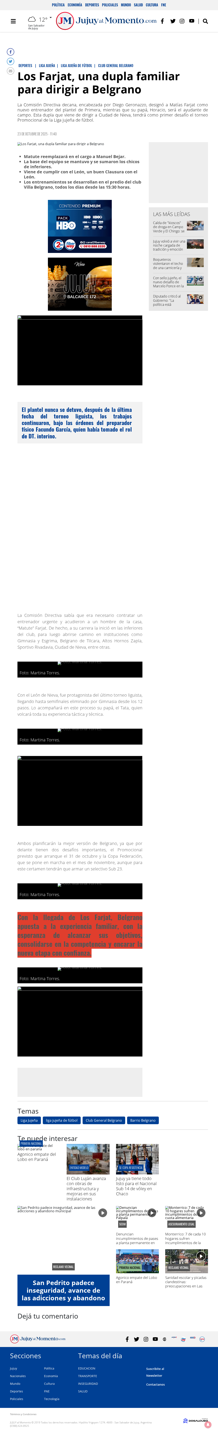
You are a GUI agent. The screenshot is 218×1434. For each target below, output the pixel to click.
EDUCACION (86, 1368)
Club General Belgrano (104, 1120)
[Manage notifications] (208, 1424)
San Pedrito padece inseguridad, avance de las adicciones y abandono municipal (63, 1294)
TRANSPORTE (87, 1376)
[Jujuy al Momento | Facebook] (163, 21)
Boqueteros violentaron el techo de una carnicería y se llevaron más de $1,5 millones (168, 267)
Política (58, 4)
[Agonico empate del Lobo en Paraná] (38, 1149)
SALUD (82, 1391)
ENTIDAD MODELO (79, 1167)
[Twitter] (10, 61)
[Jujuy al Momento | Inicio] (203, 1355)
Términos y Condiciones (23, 1414)
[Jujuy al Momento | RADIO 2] (192, 1339)
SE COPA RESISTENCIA (130, 1167)
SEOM (122, 1224)
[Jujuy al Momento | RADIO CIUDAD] (202, 1339)
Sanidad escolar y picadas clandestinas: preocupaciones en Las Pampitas (186, 1284)
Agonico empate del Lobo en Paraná (36, 1156)
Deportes (92, 4)
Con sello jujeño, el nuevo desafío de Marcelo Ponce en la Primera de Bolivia (168, 284)
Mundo (126, 4)
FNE (163, 4)
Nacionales (18, 1376)
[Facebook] (10, 52)
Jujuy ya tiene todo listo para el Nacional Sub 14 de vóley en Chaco (136, 1186)
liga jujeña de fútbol (61, 1120)
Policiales (110, 4)
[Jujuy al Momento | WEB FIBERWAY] (183, 1339)
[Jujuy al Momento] (38, 1342)
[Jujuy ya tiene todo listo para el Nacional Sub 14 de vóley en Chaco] (137, 1173)
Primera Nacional (31, 1143)
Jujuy (13, 1368)
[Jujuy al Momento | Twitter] (173, 21)
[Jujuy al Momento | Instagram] (182, 21)
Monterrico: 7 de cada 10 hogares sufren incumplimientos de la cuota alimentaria (185, 1240)
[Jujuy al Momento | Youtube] (191, 21)
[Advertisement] (80, 1082)
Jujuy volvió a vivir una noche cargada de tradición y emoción (169, 245)
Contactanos (155, 1384)
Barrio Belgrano (143, 1120)
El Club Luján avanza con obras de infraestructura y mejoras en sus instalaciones (86, 1189)
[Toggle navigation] (13, 21)
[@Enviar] (10, 71)
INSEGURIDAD (88, 1384)
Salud (138, 4)
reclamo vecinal (63, 1266)
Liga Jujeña (29, 1120)
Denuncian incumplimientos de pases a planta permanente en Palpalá (137, 1240)
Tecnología (51, 1399)
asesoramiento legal (181, 1224)
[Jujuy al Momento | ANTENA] (174, 1339)
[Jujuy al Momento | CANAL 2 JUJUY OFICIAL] (164, 1339)
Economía (75, 4)
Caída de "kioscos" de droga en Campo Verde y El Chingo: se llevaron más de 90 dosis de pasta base (169, 230)
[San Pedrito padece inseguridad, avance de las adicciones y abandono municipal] (63, 1240)
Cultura (152, 4)
